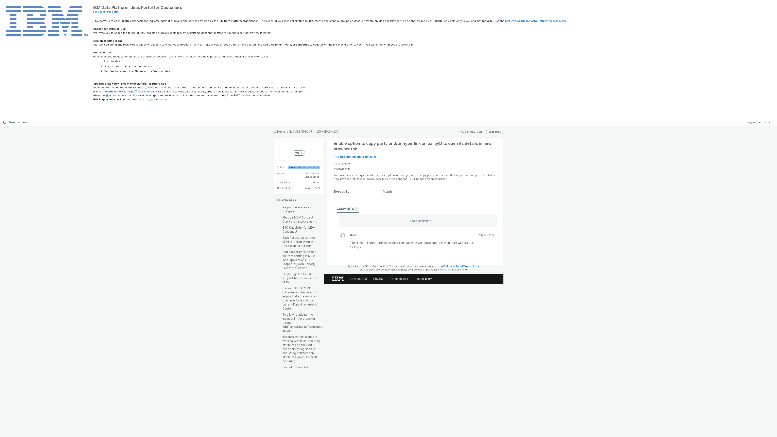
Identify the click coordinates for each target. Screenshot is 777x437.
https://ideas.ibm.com (553, 20)
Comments (347, 208)
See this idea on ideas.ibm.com (355, 156)
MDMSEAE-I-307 (301, 131)
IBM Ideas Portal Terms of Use (461, 266)
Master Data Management (312, 175)
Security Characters (296, 367)
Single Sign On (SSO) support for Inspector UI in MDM (300, 278)
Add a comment (420, 221)
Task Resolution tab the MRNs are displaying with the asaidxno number (299, 241)
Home (281, 131)
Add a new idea (471, 131)
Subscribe (494, 131)
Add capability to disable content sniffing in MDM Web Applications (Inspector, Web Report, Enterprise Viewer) (299, 260)
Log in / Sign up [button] (757, 122)
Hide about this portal (106, 11)
